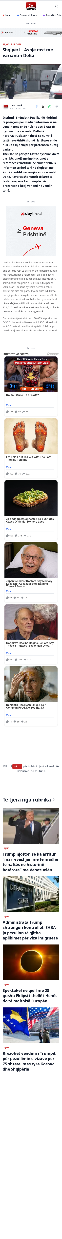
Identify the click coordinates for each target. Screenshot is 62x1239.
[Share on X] (43, 107)
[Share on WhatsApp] (50, 107)
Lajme (8, 15)
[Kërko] (56, 6)
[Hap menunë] (6, 6)
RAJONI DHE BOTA (12, 44)
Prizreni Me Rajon (28, 15)
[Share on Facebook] (37, 107)
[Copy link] (56, 107)
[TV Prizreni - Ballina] (31, 6)
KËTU (17, 766)
